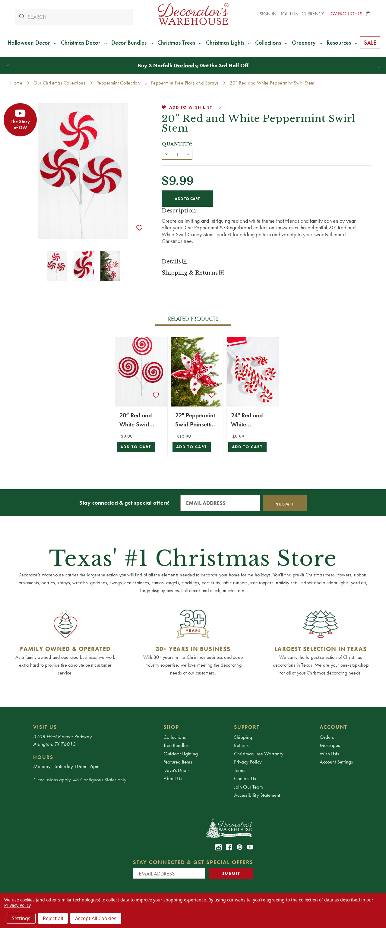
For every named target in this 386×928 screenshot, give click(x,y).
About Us (172, 778)
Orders (327, 737)
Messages (330, 745)
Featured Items (177, 761)
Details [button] (172, 261)
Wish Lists (329, 753)
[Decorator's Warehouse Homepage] (228, 827)
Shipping (243, 737)
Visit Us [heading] (45, 727)
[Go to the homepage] (193, 14)
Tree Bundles (175, 745)
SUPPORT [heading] (247, 727)
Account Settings (336, 761)
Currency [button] (313, 14)
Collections (174, 737)
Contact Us (245, 778)
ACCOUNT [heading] (333, 727)
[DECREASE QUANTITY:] (166, 153)
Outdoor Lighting (180, 753)
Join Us (289, 14)
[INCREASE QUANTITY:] (188, 153)
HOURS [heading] (43, 757)
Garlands (185, 65)
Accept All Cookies (95, 918)
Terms (239, 770)
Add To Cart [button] (135, 446)
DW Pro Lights (345, 14)
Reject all (53, 918)
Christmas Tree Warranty (258, 753)
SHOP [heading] (171, 727)
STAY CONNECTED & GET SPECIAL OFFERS (193, 862)
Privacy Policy (248, 761)
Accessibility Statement (257, 795)
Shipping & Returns (190, 272)
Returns (241, 745)
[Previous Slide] (7, 66)
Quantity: (177, 144)
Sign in (268, 14)
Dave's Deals (176, 770)
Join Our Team (248, 786)
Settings (21, 918)
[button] (368, 14)
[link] (218, 847)
